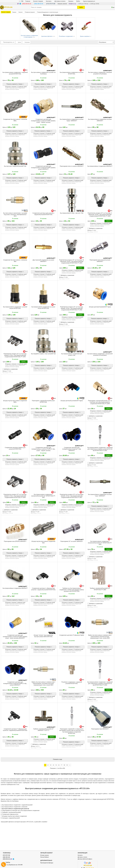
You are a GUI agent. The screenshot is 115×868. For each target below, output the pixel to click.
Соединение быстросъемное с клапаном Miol (15, 260)
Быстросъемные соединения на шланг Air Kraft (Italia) (43, 73)
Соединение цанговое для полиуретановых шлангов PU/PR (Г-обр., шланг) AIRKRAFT (15, 683)
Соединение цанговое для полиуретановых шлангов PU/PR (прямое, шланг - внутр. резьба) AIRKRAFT (15, 636)
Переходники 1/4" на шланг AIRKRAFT (71, 541)
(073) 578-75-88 (50, 3)
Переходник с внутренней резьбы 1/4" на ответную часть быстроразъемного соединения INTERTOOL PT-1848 (100, 402)
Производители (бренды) (46, 862)
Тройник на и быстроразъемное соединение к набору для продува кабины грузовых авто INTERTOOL (71, 590)
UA (20, 1)
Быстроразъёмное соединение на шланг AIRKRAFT (100, 120)
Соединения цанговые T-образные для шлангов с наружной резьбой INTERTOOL (15, 729)
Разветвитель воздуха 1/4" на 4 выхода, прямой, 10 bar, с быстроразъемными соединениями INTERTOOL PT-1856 (71, 308)
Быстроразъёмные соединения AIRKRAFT (99, 166)
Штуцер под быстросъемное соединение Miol (43, 542)
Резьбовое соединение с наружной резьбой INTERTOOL (71, 682)
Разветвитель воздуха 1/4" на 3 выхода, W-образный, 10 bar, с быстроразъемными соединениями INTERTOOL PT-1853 (71, 261)
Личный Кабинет (44, 857)
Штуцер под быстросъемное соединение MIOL (15, 401)
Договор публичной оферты (85, 859)
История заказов (44, 855)
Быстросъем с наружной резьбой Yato (15, 166)
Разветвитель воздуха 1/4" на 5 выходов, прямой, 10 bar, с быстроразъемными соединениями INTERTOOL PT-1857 (72, 496)
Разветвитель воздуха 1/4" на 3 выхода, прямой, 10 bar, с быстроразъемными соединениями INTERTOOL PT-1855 (15, 355)
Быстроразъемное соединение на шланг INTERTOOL (72, 73)
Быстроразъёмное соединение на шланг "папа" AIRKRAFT (100, 495)
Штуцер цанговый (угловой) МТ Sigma (72, 400)
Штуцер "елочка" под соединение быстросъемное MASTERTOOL (43, 635)
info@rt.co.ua (72, 3)
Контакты (48, 1)
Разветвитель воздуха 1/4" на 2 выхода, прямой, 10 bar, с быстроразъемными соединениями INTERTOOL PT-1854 (15, 496)
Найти (81, 7)
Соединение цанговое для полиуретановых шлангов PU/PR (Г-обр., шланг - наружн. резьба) (43, 449)
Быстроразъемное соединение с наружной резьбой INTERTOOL (15, 73)
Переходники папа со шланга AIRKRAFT (72, 166)
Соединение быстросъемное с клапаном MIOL (15, 120)
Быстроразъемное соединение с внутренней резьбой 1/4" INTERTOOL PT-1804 (100, 543)
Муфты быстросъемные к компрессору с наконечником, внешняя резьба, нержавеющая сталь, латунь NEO (100, 636)
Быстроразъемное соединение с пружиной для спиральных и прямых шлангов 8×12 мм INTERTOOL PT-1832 (99, 683)
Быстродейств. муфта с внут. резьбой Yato (43, 353)
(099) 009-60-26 (26, 3)
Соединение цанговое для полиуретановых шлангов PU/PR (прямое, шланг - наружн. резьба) (43, 121)
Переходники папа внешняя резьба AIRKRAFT (100, 260)
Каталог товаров (38, 1)
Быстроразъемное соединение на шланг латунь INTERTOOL (43, 307)
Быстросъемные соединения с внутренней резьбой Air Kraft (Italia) (99, 354)
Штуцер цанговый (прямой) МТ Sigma (100, 307)
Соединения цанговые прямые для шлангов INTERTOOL (15, 448)
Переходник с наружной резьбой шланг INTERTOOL (43, 401)
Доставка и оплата (60, 1)
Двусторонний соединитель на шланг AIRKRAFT (43, 260)
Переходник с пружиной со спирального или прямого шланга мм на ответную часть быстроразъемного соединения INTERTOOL (71, 731)
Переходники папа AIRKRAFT (100, 729)
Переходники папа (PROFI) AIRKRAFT (15, 541)
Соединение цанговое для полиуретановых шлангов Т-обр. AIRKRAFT (71, 449)
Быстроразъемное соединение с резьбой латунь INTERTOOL (15, 307)
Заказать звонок (62, 3)
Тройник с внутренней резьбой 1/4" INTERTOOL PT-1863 (100, 589)
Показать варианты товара (15, 84)
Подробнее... (15, 92)
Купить (108, 221)
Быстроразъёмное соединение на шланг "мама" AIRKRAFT (72, 120)
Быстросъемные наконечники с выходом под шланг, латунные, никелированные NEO (15, 214)
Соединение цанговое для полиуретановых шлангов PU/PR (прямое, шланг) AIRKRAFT (43, 168)
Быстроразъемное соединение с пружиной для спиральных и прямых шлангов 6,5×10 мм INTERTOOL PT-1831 (99, 449)
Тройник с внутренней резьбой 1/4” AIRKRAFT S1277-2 (43, 729)
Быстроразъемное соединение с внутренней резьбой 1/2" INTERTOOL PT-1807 (43, 496)
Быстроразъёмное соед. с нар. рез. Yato (71, 213)
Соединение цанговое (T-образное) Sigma (71, 635)
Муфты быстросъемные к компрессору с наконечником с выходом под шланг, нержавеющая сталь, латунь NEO (43, 683)
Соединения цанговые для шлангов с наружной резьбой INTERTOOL (43, 213)
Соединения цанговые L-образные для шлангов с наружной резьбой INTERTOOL (43, 589)
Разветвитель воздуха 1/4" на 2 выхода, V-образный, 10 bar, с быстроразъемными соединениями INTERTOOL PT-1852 (100, 214)
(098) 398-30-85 (38, 3)
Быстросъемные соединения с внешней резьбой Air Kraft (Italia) (100, 73)
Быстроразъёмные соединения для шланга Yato (71, 354)
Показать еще (57, 759)
